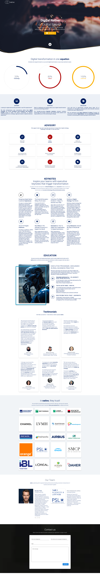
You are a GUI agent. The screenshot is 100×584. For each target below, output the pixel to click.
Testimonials (81, 2)
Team (87, 2)
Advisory (53, 2)
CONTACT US (51, 33)
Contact (93, 2)
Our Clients (73, 2)
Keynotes (60, 2)
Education (66, 2)
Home (48, 2)
